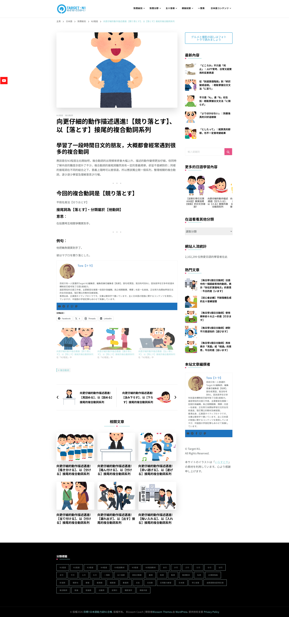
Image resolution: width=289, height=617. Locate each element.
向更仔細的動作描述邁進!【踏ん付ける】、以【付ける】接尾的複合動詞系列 (114, 470)
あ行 (165, 567)
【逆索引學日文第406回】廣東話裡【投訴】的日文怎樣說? (193, 202)
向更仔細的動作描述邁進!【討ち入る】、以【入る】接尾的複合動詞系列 (216, 202)
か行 (176, 567)
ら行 (84, 575)
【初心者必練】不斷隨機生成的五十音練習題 (215, 299)
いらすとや (221, 462)
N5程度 (135, 567)
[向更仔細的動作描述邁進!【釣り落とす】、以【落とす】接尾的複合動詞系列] (75, 339)
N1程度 (63, 567)
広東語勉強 (213, 575)
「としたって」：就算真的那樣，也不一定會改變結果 (214, 131)
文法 (138, 582)
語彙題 (88, 590)
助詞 (162, 575)
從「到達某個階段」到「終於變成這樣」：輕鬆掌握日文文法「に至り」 (215, 85)
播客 (87, 582)
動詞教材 (186, 575)
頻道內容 (143, 590)
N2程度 (59, 115)
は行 (220, 567)
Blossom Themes (162, 612)
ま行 (61, 575)
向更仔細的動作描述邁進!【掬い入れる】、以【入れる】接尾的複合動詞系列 (155, 519)
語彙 (76, 590)
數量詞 (126, 582)
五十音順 (170, 8)
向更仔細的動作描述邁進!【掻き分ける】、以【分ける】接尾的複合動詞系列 (73, 470)
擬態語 (100, 582)
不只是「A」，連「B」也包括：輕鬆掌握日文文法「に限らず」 (215, 100)
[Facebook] (68, 306)
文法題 (150, 582)
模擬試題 (186, 8)
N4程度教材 (119, 567)
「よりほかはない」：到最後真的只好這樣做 (214, 115)
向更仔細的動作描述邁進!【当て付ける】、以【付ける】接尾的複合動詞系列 (73, 519)
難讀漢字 (128, 590)
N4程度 (104, 567)
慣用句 (75, 582)
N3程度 (90, 567)
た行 (198, 567)
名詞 (199, 575)
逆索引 (114, 590)
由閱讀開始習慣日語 (215, 582)
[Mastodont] (76, 306)
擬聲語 (113, 582)
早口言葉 (195, 582)
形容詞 (62, 582)
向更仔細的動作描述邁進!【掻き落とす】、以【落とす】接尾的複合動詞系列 (115, 353)
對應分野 (154, 8)
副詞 (151, 575)
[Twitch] (72, 306)
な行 (209, 567)
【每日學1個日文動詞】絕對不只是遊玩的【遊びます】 (215, 329)
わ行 (95, 575)
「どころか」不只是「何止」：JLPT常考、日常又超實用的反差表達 (215, 69)
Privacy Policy (211, 612)
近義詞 (101, 590)
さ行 (187, 567)
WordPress (181, 612)
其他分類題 (137, 575)
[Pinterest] (63, 306)
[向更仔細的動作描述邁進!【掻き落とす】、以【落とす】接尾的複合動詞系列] (116, 339)
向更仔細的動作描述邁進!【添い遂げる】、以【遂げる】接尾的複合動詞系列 (155, 470)
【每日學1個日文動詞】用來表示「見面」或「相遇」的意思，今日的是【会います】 (215, 346)
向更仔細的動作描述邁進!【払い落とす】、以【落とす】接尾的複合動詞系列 (156, 353)
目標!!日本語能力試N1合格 (97, 612)
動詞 (173, 575)
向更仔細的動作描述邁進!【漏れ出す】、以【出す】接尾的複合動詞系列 (116, 519)
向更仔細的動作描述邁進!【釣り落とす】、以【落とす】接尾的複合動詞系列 (74, 353)
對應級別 (138, 8)
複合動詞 (69, 115)
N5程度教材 (151, 567)
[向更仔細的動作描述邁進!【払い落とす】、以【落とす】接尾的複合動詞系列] (157, 339)
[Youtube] (59, 306)
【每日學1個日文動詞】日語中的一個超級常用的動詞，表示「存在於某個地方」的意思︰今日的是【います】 (215, 285)
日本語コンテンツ (220, 8)
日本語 (181, 582)
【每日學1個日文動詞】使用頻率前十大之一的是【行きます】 (215, 316)
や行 (73, 575)
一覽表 (201, 8)
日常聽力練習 (165, 582)
